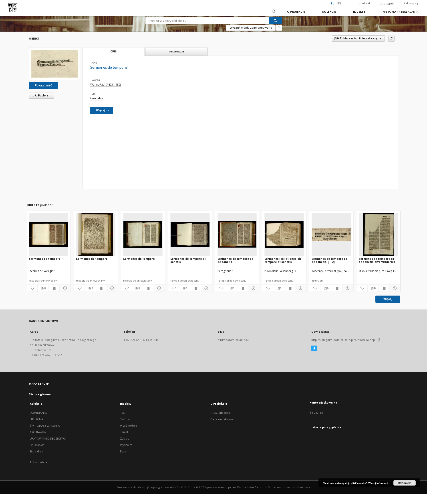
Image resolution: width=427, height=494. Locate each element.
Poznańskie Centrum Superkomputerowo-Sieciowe (273, 487)
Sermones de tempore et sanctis (188, 260)
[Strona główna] (273, 11)
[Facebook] (314, 349)
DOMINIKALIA (38, 413)
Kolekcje (329, 12)
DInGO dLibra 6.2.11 (191, 487)
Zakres (124, 438)
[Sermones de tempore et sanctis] (190, 234)
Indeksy (359, 12)
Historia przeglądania (400, 12)
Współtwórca (128, 426)
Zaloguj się (411, 3)
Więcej (387, 299)
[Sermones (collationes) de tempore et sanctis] (284, 234)
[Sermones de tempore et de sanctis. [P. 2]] (331, 234)
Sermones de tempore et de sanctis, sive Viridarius (377, 260)
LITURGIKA (36, 419)
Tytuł (123, 413)
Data (123, 451)
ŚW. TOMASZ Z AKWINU (45, 426)
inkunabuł (96, 98)
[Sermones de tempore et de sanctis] (237, 234)
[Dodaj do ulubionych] (391, 39)
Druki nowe (37, 445)
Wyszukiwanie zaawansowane (251, 27)
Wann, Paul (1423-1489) (105, 84)
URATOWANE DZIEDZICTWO (48, 438)
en (339, 3)
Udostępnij (387, 3)
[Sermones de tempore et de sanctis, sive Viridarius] (378, 234)
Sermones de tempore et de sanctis (235, 260)
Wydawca (126, 445)
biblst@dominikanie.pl (233, 340)
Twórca (125, 419)
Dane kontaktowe (221, 419)
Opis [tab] (114, 51)
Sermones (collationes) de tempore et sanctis (283, 260)
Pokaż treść (43, 85)
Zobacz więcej (39, 462)
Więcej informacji (378, 483)
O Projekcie (296, 12)
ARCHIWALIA (38, 432)
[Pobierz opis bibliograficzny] (43, 288)
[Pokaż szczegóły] (64, 288)
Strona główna (40, 394)
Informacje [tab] (176, 51)
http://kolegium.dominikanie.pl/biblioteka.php (343, 340)
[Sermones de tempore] (54, 64)
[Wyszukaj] (275, 20)
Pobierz (42, 95)
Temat (124, 432)
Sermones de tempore (44, 259)
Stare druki (37, 451)
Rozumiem (404, 483)
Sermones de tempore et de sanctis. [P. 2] (329, 260)
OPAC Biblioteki (220, 413)
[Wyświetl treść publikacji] (54, 288)
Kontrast (364, 3)
